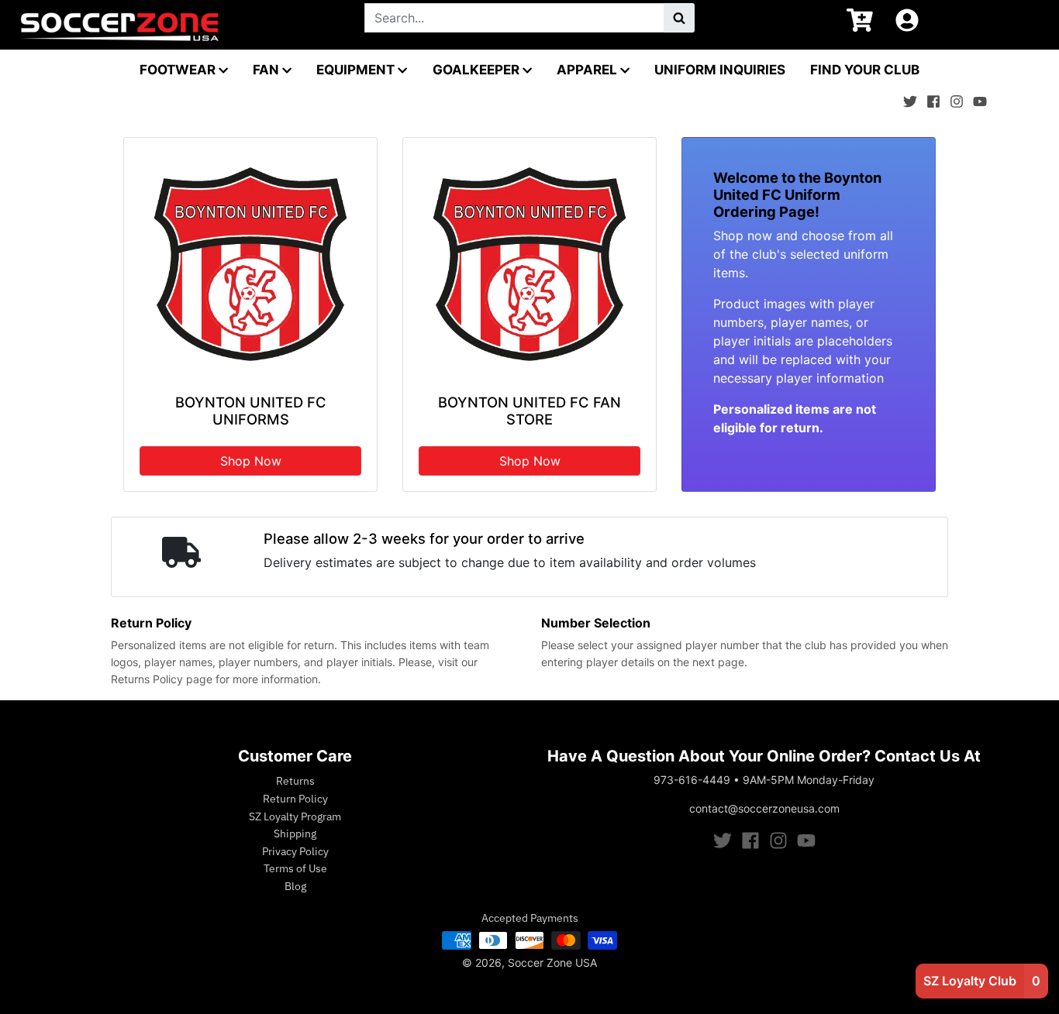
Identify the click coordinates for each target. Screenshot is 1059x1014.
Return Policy (295, 799)
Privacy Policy (295, 851)
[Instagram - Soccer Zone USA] (957, 98)
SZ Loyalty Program (295, 816)
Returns (295, 781)
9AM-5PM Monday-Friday (808, 779)
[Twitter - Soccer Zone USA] (910, 98)
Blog (295, 886)
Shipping (295, 833)
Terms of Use (295, 868)
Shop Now (250, 461)
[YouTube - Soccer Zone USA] (980, 98)
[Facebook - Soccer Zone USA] (933, 98)
